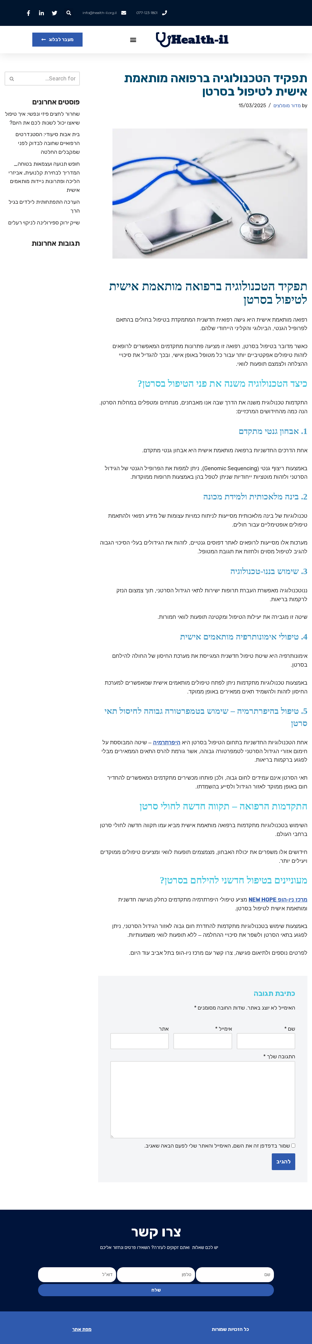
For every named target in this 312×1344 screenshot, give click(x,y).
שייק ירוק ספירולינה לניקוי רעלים (44, 222)
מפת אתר (81, 1329)
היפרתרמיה (166, 742)
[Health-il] (163, 39)
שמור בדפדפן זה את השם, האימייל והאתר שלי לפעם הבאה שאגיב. (217, 1145)
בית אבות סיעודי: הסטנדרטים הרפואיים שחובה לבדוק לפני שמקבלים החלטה (48, 143)
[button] (68, 13)
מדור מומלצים (287, 105)
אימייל (223, 1028)
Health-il (200, 39)
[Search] (11, 79)
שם (289, 1028)
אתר (164, 1028)
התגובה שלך (279, 1056)
